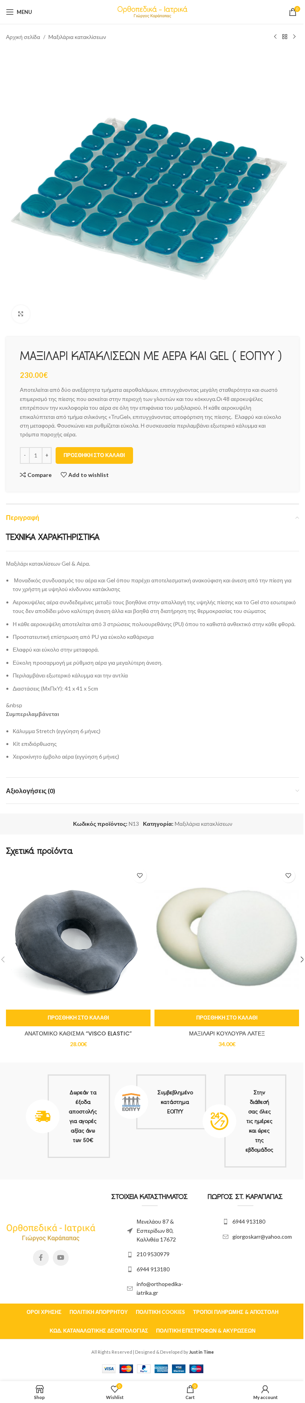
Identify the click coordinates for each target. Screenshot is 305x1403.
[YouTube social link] (61, 1258)
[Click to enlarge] (21, 314)
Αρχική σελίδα (23, 36)
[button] (78, 1018)
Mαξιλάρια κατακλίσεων (77, 36)
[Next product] (294, 37)
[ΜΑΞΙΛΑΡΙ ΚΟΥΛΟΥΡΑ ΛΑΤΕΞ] (226, 937)
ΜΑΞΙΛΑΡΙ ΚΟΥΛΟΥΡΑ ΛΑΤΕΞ (227, 1033)
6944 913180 (153, 1269)
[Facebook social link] (41, 1258)
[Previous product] (275, 37)
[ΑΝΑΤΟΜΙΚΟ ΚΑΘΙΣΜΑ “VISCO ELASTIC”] (78, 937)
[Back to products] (285, 37)
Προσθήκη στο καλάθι (94, 455)
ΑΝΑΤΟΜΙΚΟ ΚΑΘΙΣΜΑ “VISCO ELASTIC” (78, 1033)
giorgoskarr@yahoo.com (262, 1236)
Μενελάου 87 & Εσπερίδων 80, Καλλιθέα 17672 (156, 1230)
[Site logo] (152, 11)
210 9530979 (153, 1254)
